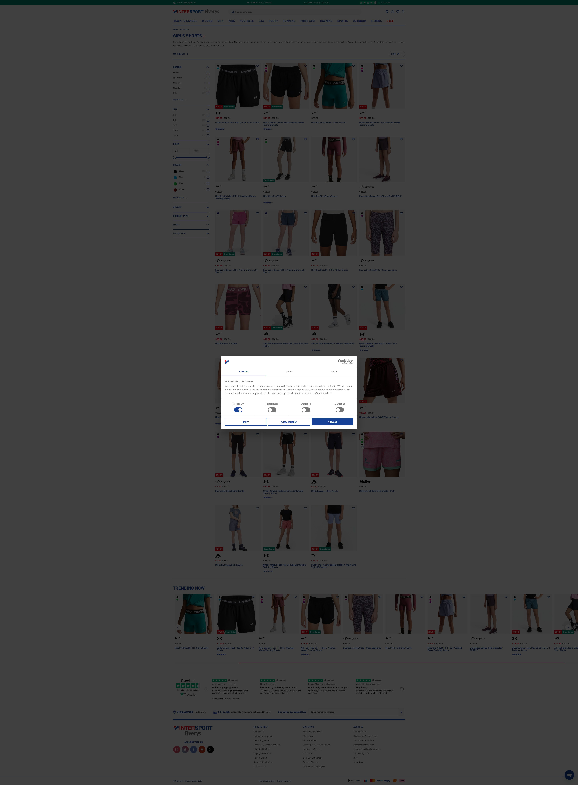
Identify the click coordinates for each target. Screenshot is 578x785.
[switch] (272, 409)
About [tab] (334, 371)
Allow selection (289, 422)
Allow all (332, 422)
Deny (246, 422)
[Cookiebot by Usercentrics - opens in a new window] (340, 361)
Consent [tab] (243, 371)
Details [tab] (289, 371)
